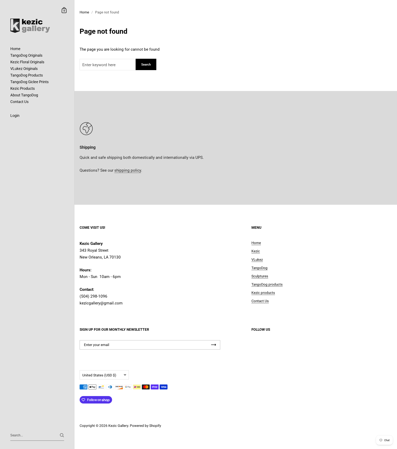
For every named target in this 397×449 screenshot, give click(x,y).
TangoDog (259, 268)
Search (146, 64)
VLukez (257, 259)
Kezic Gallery (118, 426)
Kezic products (263, 293)
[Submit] (62, 435)
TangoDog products (267, 284)
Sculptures (259, 276)
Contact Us (260, 301)
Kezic (255, 251)
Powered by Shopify (145, 426)
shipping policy (127, 170)
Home (84, 12)
